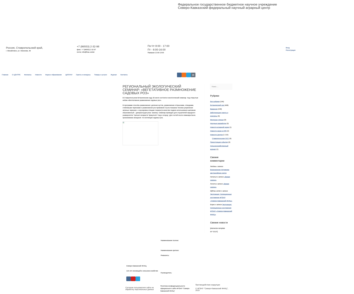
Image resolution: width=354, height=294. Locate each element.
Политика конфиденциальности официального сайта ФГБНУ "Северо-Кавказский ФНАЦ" (175, 288)
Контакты (124, 75)
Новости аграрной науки (219, 127)
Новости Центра (216, 135)
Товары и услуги (100, 75)
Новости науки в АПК (218, 131)
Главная (5, 75)
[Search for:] (221, 87)
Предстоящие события (219, 142)
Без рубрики (215, 101)
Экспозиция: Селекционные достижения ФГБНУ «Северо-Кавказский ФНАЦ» (221, 197)
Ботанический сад (217, 105)
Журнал (114, 75)
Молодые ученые (217, 120)
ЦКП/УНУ (68, 75)
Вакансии (213, 109)
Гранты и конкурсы (83, 75)
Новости (38, 75)
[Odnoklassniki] (184, 75)
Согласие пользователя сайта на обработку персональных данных (139, 288)
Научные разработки (218, 123)
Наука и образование (53, 75)
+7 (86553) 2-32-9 (87, 46)
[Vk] (179, 75)
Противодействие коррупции (207, 285)
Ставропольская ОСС (220, 138)
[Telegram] (188, 75)
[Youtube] (133, 278)
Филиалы (27, 75)
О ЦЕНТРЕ (16, 75)
